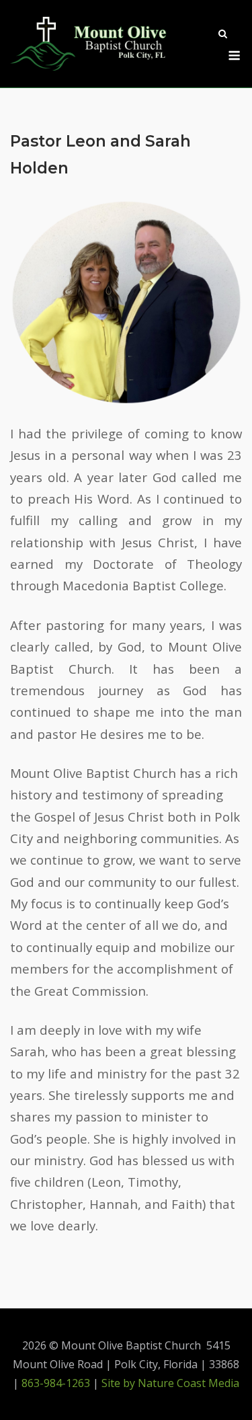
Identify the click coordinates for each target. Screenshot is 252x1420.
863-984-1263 (56, 1383)
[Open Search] (222, 35)
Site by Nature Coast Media (170, 1383)
